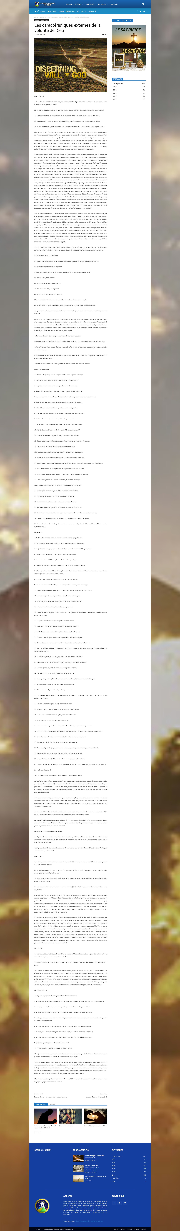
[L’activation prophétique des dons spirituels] (78, 1158)
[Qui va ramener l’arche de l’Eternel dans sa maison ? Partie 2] (45, 1116)
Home (36, 17)
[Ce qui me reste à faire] (70, 1116)
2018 (114, 99)
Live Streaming (81, 11)
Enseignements (70, 11)
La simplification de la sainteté (96, 1097)
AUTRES (52, 1104)
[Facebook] (137, 11)
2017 (114, 87)
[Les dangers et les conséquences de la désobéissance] (78, 1168)
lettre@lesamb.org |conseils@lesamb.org (89, 1221)
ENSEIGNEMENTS (41, 1104)
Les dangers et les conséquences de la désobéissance (92, 1168)
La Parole (102, 4)
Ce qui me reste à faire (66, 1126)
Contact (114, 4)
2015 (114, 93)
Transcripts (92, 11)
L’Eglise (78, 4)
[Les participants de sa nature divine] (95, 1116)
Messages (37, 20)
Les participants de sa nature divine (95, 1126)
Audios (62, 11)
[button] (143, 4)
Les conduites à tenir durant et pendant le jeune (50, 1097)
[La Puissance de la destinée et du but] (78, 1178)
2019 (114, 90)
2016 (113, 1175)
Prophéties (115, 1178)
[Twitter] (140, 11)
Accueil (69, 4)
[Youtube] (144, 11)
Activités (90, 4)
